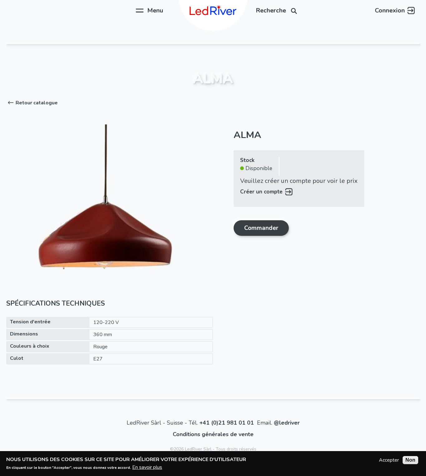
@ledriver (287, 422)
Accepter (389, 460)
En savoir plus (147, 466)
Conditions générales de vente (213, 434)
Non (410, 460)
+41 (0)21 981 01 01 (226, 422)
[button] (32, 102)
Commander (261, 228)
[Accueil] (213, 10)
